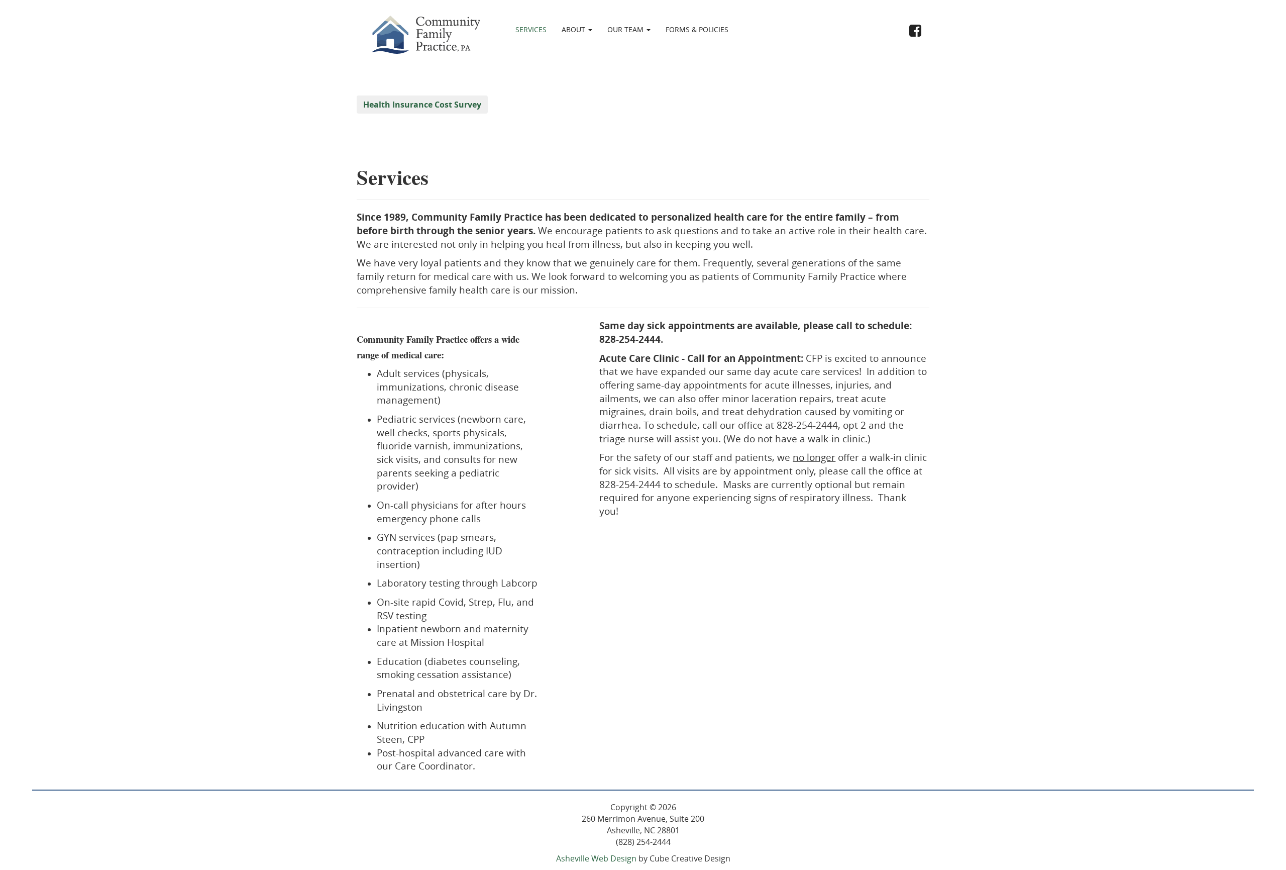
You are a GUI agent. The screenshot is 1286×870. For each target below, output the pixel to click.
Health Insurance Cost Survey (422, 104)
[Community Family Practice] (424, 34)
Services (531, 29)
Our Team (626, 29)
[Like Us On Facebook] (915, 31)
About (574, 29)
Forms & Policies (697, 29)
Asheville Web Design (596, 858)
